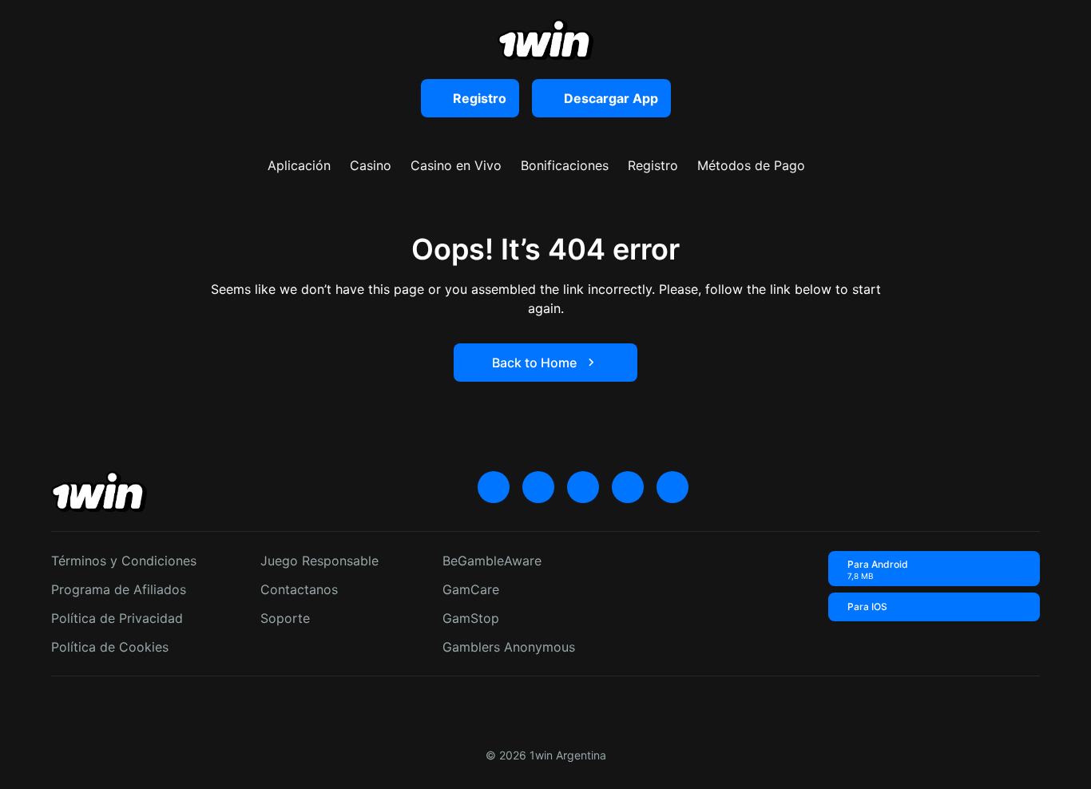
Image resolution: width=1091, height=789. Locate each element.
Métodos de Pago (751, 165)
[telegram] (583, 487)
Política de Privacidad (117, 618)
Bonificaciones (565, 165)
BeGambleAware (492, 561)
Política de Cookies (110, 647)
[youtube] (538, 487)
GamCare (470, 589)
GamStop (470, 618)
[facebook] (672, 487)
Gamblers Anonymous (508, 647)
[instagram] (628, 487)
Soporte (285, 618)
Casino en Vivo (456, 165)
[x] (494, 487)
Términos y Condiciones (123, 561)
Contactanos (299, 589)
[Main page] (545, 39)
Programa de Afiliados (118, 589)
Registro (653, 165)
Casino (370, 165)
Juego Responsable (319, 561)
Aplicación (299, 165)
